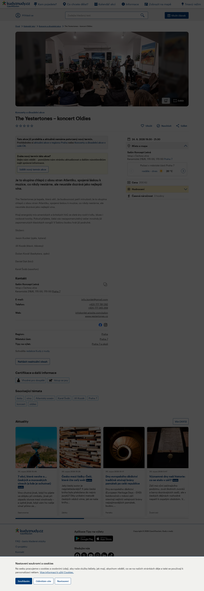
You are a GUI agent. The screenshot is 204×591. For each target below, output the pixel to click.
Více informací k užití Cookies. (57, 572)
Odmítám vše (43, 581)
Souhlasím (24, 581)
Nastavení (63, 581)
